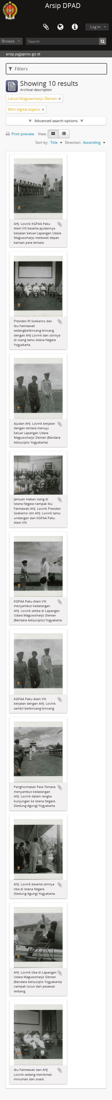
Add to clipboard (60, 224)
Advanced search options (56, 120)
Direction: (73, 142)
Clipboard (46, 27)
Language (60, 27)
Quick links (74, 27)
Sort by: (42, 142)
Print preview (22, 133)
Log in (95, 26)
